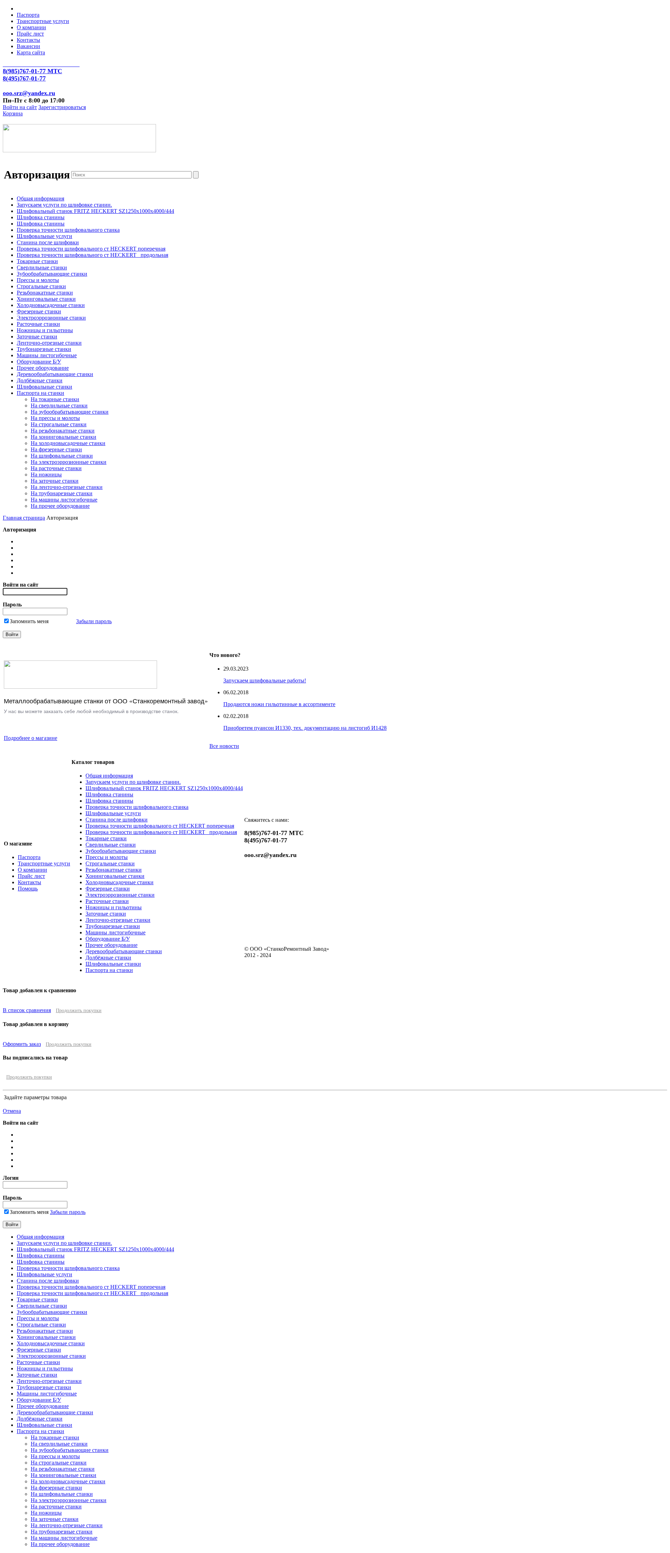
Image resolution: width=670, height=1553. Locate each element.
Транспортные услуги (43, 21)
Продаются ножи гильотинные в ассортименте (279, 704)
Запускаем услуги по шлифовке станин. (64, 205)
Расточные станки (38, 324)
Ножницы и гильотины (45, 330)
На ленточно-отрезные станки (67, 487)
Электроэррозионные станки (51, 318)
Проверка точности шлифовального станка (68, 230)
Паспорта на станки (40, 393)
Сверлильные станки (42, 267)
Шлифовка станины (41, 217)
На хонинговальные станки (63, 437)
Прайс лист (30, 34)
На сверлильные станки (59, 405)
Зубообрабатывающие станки (52, 274)
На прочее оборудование (60, 506)
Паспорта (28, 15)
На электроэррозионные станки (68, 462)
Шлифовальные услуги (44, 236)
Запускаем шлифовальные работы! (264, 680)
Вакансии (28, 46)
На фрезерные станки (56, 449)
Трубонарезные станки (44, 349)
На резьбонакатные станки (63, 431)
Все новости (224, 746)
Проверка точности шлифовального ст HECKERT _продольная (92, 255)
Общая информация (40, 198)
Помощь (28, 889)
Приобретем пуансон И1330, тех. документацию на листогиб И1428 (305, 728)
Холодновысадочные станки (51, 305)
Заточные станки (37, 336)
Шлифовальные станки (44, 387)
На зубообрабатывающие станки (70, 412)
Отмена (12, 1111)
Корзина (13, 113)
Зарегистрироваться (62, 107)
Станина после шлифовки (48, 242)
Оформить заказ (22, 1044)
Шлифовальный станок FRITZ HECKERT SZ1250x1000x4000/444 (95, 211)
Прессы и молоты (38, 280)
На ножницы (46, 474)
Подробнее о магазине (30, 738)
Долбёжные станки (39, 380)
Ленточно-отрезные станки (49, 343)
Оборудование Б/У (39, 362)
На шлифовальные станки (62, 456)
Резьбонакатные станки (45, 293)
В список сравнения (27, 1010)
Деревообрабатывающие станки (55, 374)
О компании (31, 27)
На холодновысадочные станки (68, 443)
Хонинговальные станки (46, 299)
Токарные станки (37, 261)
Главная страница (24, 518)
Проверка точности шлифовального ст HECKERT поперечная (91, 249)
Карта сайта (31, 52)
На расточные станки (56, 468)
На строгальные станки (59, 424)
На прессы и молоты (55, 418)
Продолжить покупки (79, 1010)
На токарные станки (55, 399)
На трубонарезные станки (61, 493)
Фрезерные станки (39, 311)
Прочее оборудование (43, 368)
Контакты (28, 40)
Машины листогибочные (47, 355)
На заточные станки (55, 481)
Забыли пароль (94, 621)
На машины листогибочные (64, 500)
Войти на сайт (20, 107)
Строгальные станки (41, 286)
